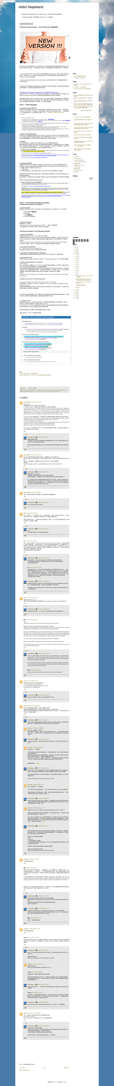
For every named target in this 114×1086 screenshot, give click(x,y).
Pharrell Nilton (27, 402)
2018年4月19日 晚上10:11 (44, 695)
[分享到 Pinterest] (35, 388)
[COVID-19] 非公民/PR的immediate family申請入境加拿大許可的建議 (83, 104)
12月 (77, 254)
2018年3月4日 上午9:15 (36, 402)
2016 (75, 292)
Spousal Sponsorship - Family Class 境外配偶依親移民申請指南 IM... (83, 279)
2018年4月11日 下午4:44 (43, 558)
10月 (77, 258)
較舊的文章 (66, 1067)
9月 (76, 260)
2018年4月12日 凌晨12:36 (44, 609)
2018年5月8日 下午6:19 (37, 992)
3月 (76, 272)
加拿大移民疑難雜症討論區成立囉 (81, 95)
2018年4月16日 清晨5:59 (31, 619)
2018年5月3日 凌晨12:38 (34, 705)
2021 (75, 247)
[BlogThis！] (31, 388)
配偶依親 (39, 390)
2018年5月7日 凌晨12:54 (43, 798)
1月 (76, 287)
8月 (76, 262)
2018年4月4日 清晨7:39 (32, 513)
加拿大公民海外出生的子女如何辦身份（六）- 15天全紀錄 (82, 145)
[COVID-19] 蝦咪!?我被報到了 (80, 98)
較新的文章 (22, 1067)
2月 (76, 274)
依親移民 (28, 390)
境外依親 (43, 390)
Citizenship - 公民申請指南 (80, 87)
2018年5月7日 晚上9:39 (43, 950)
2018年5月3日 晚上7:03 (35, 918)
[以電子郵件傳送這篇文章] (29, 388)
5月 (76, 268)
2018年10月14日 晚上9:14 (44, 1026)
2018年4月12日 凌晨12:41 (44, 581)
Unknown (26, 705)
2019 (75, 251)
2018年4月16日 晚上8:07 (35, 670)
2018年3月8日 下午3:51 (36, 455)
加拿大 (24, 390)
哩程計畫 (76, 168)
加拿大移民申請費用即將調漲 (80, 100)
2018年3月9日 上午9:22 (43, 502)
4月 (76, 270)
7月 (76, 264)
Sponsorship (57, 391)
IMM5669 (31, 391)
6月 (76, 266)
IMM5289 (22, 391)
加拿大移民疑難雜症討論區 (80, 76)
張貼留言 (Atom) (26, 1070)
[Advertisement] (83, 46)
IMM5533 (26, 391)
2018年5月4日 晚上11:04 (43, 768)
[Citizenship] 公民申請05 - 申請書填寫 (82, 134)
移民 (75, 172)
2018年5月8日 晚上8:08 (43, 1002)
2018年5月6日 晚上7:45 (38, 784)
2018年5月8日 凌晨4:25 (37, 972)
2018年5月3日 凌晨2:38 (31, 868)
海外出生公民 (77, 170)
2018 (75, 252)
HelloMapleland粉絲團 (79, 77)
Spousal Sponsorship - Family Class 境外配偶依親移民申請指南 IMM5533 (83, 124)
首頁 (44, 1067)
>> (92, 110)
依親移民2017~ (34, 390)
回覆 (25, 431)
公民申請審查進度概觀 (80, 285)
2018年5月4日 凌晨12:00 (38, 728)
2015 (75, 294)
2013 (75, 297)
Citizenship (76, 158)
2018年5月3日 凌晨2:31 (34, 859)
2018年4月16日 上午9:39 (43, 653)
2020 (75, 249)
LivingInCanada (77, 160)
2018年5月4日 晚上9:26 (38, 747)
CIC (46, 390)
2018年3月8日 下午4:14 (43, 472)
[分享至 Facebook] (34, 388)
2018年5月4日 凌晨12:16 (43, 739)
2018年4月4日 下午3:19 (43, 528)
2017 (75, 290)
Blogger (64, 1082)
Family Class (50, 390)
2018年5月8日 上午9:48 (43, 984)
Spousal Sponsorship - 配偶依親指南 (28, 373)
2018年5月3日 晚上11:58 (34, 928)
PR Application (52, 391)
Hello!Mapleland (31, 437)
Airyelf (55, 1082)
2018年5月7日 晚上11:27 (38, 964)
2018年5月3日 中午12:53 (43, 908)
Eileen (25, 513)
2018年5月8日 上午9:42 (43, 826)
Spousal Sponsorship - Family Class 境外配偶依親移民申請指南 (35, 375)
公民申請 (76, 167)
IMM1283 (60, 390)
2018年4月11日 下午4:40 (31, 541)
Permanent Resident (37, 391)
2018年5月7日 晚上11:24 (38, 808)
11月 (77, 256)
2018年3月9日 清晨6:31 (36, 492)
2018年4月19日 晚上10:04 (32, 680)
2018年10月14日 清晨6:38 (34, 1013)
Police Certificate (45, 391)
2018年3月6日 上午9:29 (43, 437)
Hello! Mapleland (31, 7)
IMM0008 (55, 390)
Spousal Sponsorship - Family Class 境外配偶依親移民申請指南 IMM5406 (83, 128)
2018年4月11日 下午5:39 (35, 567)
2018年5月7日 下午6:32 (33, 937)
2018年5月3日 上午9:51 (43, 720)
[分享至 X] (32, 388)
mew (25, 597)
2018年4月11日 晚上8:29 (32, 597)
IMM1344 (64, 390)
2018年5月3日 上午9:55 (43, 896)
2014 (75, 295)
